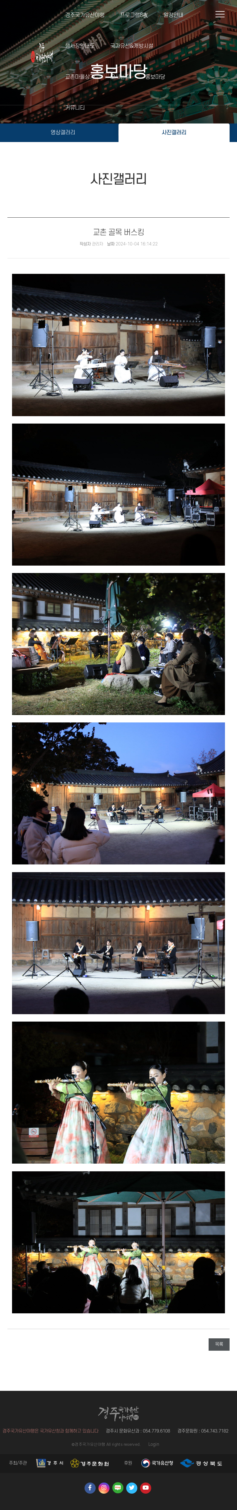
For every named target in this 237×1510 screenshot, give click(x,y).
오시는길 (120, 77)
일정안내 (173, 15)
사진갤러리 (174, 133)
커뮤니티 (75, 108)
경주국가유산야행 (85, 15)
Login (153, 1444)
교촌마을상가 (80, 77)
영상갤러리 (63, 133)
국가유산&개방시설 (131, 46)
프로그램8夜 (134, 15)
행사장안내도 (80, 46)
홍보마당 (155, 77)
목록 (219, 1344)
